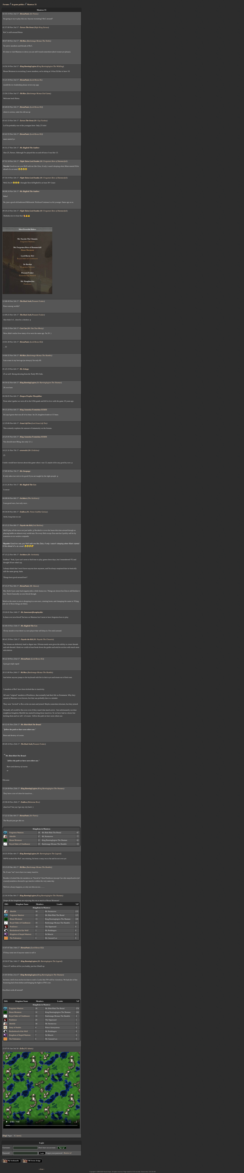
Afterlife (12, 836)
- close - (41, 1169)
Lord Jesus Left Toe (39, 423)
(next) (19, 1136)
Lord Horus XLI (36, 107)
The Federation (15, 938)
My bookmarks (13, 1161)
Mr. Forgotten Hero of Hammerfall (53, 161)
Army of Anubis (15, 1027)
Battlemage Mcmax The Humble (39, 355)
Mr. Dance (34, 586)
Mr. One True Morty (35, 328)
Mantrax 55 (32, 4)
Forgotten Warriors (16, 832)
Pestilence (14, 927)
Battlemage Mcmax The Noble (38, 41)
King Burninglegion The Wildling (50, 66)
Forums (6, 4)
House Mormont (15, 840)
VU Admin (28, 1048)
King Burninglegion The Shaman (51, 788)
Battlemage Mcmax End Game (38, 93)
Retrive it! (68, 1153)
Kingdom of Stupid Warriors (20, 934)
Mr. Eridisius (33, 450)
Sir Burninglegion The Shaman (49, 382)
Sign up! (62, 1148)
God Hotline (37, 525)
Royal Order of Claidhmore (19, 844)
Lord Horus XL (36, 80)
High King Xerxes (41, 27)
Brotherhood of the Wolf (19, 930)
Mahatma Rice (33, 802)
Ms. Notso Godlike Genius (37, 512)
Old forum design (34, 1161)
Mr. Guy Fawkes (40, 120)
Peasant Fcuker (38, 301)
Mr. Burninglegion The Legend (49, 854)
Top (4, 1136)
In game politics (18, 4)
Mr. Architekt (33, 555)
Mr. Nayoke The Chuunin (43, 639)
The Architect (33, 498)
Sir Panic (34, 14)
